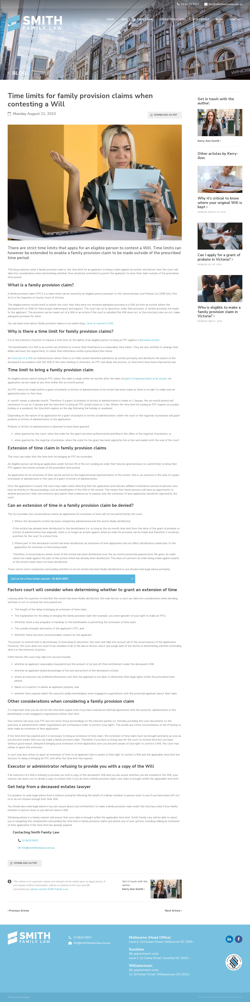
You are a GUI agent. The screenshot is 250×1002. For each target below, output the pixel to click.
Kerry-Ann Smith (133, 889)
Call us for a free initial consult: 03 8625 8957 (39, 578)
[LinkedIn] (229, 939)
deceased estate (149, 340)
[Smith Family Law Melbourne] (35, 23)
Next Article (173, 910)
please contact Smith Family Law (49, 889)
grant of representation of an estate (145, 378)
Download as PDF (165, 114)
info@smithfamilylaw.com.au (38, 848)
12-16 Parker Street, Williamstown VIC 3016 (159, 974)
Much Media (218, 997)
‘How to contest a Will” (100, 323)
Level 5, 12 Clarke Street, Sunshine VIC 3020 (158, 958)
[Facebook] (238, 939)
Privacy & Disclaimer (19, 997)
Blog (18, 73)
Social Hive (236, 997)
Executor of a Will (22, 358)
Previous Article (19, 910)
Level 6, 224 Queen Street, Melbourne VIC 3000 (161, 942)
